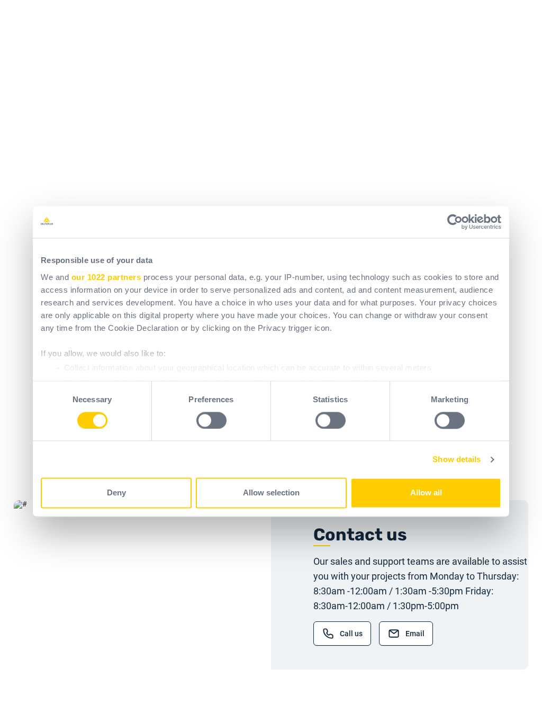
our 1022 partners (106, 277)
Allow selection (271, 493)
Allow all (426, 493)
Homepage (146, 196)
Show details (456, 459)
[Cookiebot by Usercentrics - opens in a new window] (455, 222)
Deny (116, 493)
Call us (351, 633)
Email (414, 633)
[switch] (211, 420)
